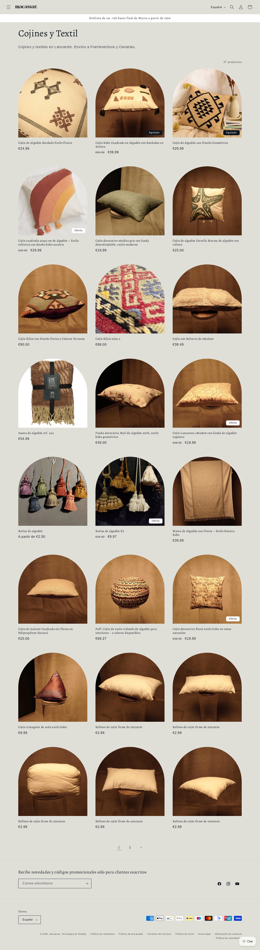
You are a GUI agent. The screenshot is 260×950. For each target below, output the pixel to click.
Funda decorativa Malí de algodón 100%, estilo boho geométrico (127, 435)
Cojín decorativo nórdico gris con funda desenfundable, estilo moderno (122, 243)
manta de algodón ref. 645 (36, 433)
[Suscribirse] (86, 883)
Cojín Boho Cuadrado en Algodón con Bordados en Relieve (129, 145)
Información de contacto (228, 934)
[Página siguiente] (140, 847)
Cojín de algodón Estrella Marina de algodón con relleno (206, 243)
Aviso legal (204, 934)
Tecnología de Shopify (74, 934)
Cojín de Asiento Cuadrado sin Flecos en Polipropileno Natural (45, 631)
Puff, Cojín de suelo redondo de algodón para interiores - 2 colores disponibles (126, 631)
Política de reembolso (103, 934)
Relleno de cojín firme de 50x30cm (118, 727)
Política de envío (185, 934)
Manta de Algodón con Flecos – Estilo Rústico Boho (203, 533)
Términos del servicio (159, 934)
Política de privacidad (131, 934)
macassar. (55, 934)
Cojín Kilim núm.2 (107, 339)
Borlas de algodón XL (110, 531)
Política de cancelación (229, 938)
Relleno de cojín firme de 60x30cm (196, 727)
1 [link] (119, 847)
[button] (8, 7)
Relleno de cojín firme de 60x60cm (196, 821)
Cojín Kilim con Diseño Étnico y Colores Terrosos (51, 339)
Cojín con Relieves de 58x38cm (193, 339)
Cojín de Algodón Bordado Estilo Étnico (45, 143)
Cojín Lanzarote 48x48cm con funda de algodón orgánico (205, 435)
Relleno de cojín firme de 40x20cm (119, 821)
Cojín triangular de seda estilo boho (42, 727)
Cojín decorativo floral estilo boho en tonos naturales (202, 631)
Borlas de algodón (30, 531)
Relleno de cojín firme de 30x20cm (41, 821)
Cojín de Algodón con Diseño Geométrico (200, 143)
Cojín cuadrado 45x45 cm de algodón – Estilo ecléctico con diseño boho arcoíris (48, 243)
